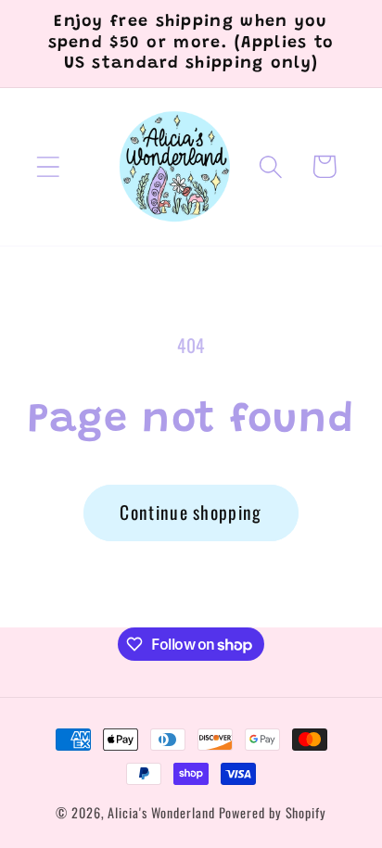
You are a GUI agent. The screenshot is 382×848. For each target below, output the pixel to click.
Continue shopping (190, 512)
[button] (47, 166)
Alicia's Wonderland (161, 812)
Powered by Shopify (272, 812)
